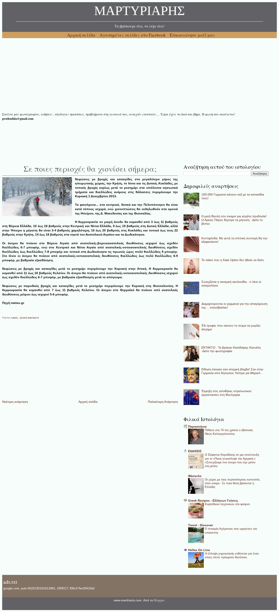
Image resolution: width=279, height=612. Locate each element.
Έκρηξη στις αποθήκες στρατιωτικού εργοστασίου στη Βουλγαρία (226, 392)
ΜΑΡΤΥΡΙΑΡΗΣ (139, 11)
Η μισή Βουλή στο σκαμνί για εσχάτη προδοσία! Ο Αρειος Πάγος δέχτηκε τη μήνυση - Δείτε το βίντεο (234, 219)
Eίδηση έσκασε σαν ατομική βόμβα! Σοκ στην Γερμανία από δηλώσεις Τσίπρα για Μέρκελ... (232, 371)
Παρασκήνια (197, 426)
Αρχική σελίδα (82, 35)
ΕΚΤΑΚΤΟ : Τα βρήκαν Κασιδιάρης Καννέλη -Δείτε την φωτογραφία (231, 349)
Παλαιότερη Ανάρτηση (163, 401)
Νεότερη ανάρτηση (15, 401)
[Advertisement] (133, 75)
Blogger (159, 600)
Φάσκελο (195, 476)
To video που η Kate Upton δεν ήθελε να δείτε (232, 260)
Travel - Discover (200, 525)
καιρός (15, 317)
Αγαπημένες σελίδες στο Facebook (133, 35)
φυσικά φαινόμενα (29, 317)
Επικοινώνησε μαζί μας (192, 35)
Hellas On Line (199, 550)
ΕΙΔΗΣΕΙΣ (195, 451)
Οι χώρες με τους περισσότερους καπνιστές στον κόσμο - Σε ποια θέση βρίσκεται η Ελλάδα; (232, 483)
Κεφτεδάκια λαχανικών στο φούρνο (227, 504)
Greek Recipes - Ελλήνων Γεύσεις (213, 500)
